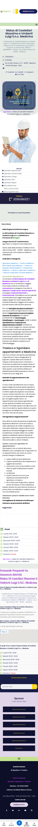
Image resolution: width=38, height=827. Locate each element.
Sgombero (7, 112)
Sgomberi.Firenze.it (19, 724)
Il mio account (26, 825)
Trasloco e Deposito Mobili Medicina (17, 266)
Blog (34, 825)
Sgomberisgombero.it (19, 741)
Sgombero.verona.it (19, 717)
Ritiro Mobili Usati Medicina (12, 265)
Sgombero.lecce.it (19, 733)
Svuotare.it (19, 748)
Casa (4, 825)
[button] (36, 24)
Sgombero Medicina (10, 263)
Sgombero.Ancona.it (19, 709)
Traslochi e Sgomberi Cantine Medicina (17, 272)
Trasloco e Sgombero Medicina (23, 270)
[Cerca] (18, 11)
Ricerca (11, 825)
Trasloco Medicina (26, 263)
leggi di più (7, 508)
